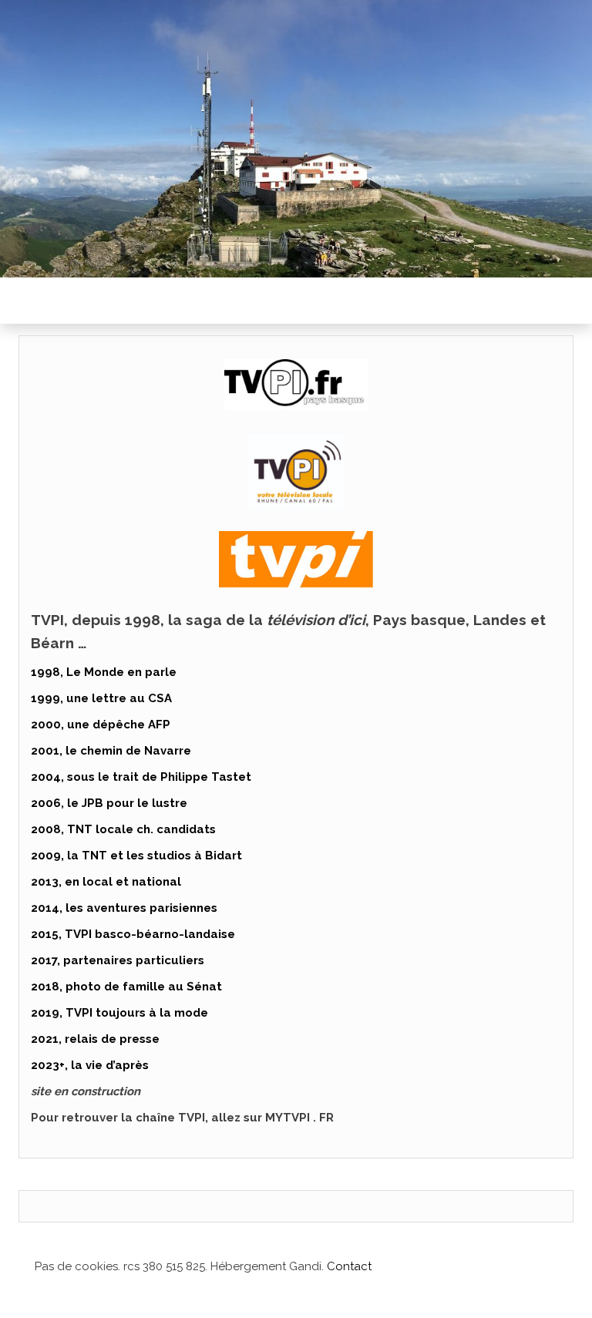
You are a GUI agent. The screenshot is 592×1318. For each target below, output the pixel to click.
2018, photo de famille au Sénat (126, 987)
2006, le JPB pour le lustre (109, 803)
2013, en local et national (106, 882)
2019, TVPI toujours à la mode (119, 1013)
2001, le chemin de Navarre (111, 751)
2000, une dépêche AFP (100, 724)
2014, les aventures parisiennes (124, 908)
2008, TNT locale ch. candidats (123, 829)
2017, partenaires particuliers (117, 960)
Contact (349, 1266)
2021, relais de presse (95, 1039)
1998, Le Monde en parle (104, 672)
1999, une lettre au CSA (101, 698)
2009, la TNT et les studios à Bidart (136, 855)
